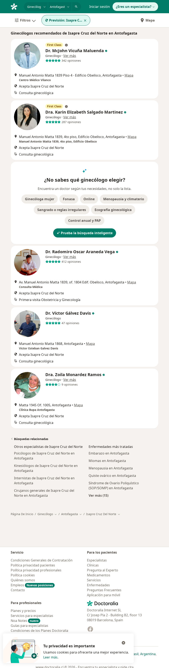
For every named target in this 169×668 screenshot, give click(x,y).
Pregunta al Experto (102, 570)
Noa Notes (25, 620)
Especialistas (97, 560)
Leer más (50, 657)
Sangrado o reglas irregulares (61, 209)
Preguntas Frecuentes (104, 590)
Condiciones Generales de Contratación (42, 560)
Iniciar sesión (99, 6)
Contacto (18, 590)
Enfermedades (98, 585)
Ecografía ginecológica (113, 209)
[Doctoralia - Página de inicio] (16, 6)
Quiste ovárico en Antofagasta (112, 475)
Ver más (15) (98, 495)
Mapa (150, 20)
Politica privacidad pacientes (33, 565)
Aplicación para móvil (103, 595)
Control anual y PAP (84, 220)
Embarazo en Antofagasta (109, 453)
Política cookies (23, 575)
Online (89, 199)
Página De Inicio (22, 514)
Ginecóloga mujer (39, 199)
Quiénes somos (23, 580)
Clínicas (93, 565)
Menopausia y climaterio (123, 199)
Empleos (32, 585)
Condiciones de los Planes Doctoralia (39, 630)
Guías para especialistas (29, 625)
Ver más (69, 55)
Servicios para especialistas (32, 615)
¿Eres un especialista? (133, 6)
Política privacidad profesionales (36, 570)
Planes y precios (23, 610)
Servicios (94, 580)
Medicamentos (98, 575)
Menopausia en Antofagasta (111, 468)
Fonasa (69, 199)
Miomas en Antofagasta (107, 460)
